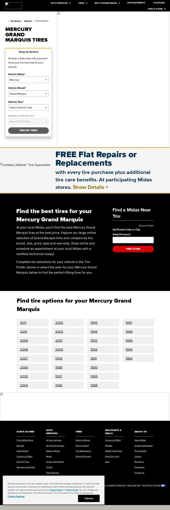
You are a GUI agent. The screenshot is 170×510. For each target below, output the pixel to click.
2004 (24, 385)
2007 (24, 358)
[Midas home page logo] (12, 4)
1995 (94, 322)
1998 (58, 367)
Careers (137, 456)
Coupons (159, 2)
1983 (129, 358)
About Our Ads (133, 485)
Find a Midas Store (25, 440)
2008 (24, 349)
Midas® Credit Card (113, 451)
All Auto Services (53, 440)
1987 (129, 322)
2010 (23, 331)
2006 (24, 367)
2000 (59, 349)
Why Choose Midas (105, 3)
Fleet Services (52, 473)
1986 (129, 331)
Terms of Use (72, 490)
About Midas (140, 440)
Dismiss (89, 498)
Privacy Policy (56, 490)
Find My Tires (28, 130)
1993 (93, 340)
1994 (93, 331)
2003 (59, 322)
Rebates (108, 446)
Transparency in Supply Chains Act (110, 485)
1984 (129, 349)
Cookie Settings (16, 496)
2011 (23, 322)
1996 (58, 385)
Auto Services (59, 3)
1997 (58, 376)
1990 (94, 367)
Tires (81, 3)
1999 (58, 358)
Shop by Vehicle (83, 440)
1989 (94, 376)
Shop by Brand (82, 446)
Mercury (28, 21)
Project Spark (140, 451)
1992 (94, 349)
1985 (129, 340)
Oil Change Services (55, 446)
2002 (59, 331)
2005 (24, 376)
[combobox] (28, 79)
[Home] (6, 21)
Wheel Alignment (83, 456)
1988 (94, 385)
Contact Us (139, 473)
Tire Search (15, 21)
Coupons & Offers (24, 456)
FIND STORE (133, 249)
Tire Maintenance (83, 451)
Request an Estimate (26, 467)
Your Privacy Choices (151, 485)
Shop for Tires (23, 462)
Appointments (136, 2)
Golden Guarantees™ (143, 446)
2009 (24, 340)
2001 (58, 340)
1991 (93, 358)
